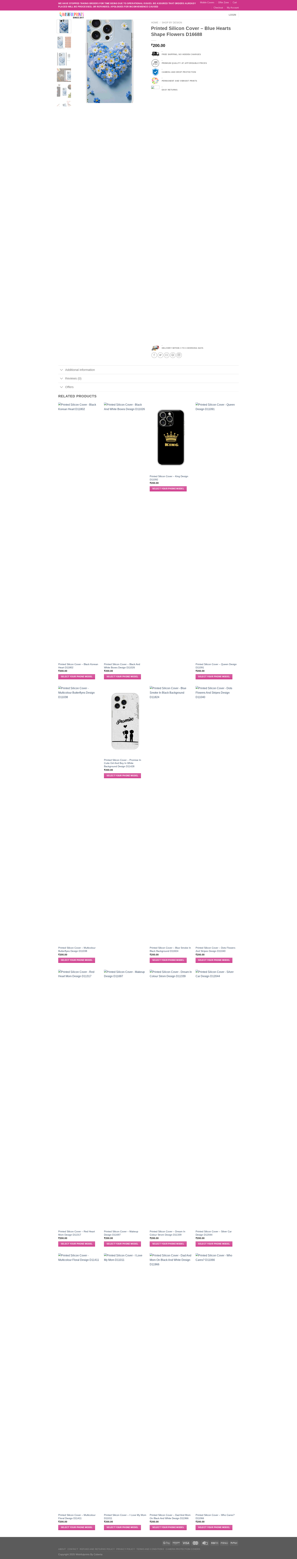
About (62, 1549)
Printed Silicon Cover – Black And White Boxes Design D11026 (122, 666)
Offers (69, 387)
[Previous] (79, 61)
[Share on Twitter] (160, 355)
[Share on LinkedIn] (179, 355)
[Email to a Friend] (166, 355)
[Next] (140, 61)
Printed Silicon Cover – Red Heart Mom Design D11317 (76, 1233)
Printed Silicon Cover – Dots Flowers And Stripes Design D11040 (215, 949)
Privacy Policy (125, 1549)
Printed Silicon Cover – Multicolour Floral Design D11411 (77, 1517)
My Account (233, 7)
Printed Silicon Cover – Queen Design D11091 (216, 666)
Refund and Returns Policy (97, 1549)
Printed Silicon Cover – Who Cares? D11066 (215, 1517)
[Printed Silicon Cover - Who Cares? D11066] (217, 1382)
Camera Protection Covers (183, 1549)
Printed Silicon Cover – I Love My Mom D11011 (125, 1517)
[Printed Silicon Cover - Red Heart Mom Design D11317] (79, 1099)
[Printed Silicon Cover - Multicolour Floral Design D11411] (79, 1382)
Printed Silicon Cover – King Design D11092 (169, 478)
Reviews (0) (73, 378)
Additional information (80, 370)
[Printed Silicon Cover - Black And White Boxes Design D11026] (125, 531)
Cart (235, 2)
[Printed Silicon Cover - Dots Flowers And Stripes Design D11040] (217, 815)
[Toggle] (61, 370)
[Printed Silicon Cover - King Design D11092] (171, 437)
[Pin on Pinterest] (173, 355)
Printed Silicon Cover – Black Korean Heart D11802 (78, 666)
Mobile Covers (207, 2)
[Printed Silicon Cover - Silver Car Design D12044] (217, 1099)
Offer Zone (223, 2)
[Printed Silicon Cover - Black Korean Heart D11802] (79, 531)
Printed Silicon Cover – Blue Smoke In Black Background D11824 (170, 949)
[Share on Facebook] (154, 355)
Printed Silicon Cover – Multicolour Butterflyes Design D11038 (77, 949)
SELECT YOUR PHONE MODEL (77, 677)
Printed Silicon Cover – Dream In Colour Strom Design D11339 (167, 1233)
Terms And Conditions (150, 1549)
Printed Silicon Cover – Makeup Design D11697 (121, 1233)
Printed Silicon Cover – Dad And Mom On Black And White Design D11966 (170, 1517)
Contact (73, 1549)
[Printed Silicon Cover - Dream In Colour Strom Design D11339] (171, 1099)
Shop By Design (172, 22)
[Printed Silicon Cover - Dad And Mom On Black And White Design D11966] (171, 1382)
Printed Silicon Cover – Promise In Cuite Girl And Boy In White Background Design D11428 (122, 763)
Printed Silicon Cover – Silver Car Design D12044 (214, 1233)
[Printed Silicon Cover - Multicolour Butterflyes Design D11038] (79, 815)
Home (154, 22)
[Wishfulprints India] (75, 15)
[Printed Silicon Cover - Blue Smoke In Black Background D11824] (171, 815)
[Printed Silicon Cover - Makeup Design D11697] (125, 1099)
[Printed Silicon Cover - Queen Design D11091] (217, 531)
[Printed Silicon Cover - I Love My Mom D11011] (125, 1382)
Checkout (218, 7)
